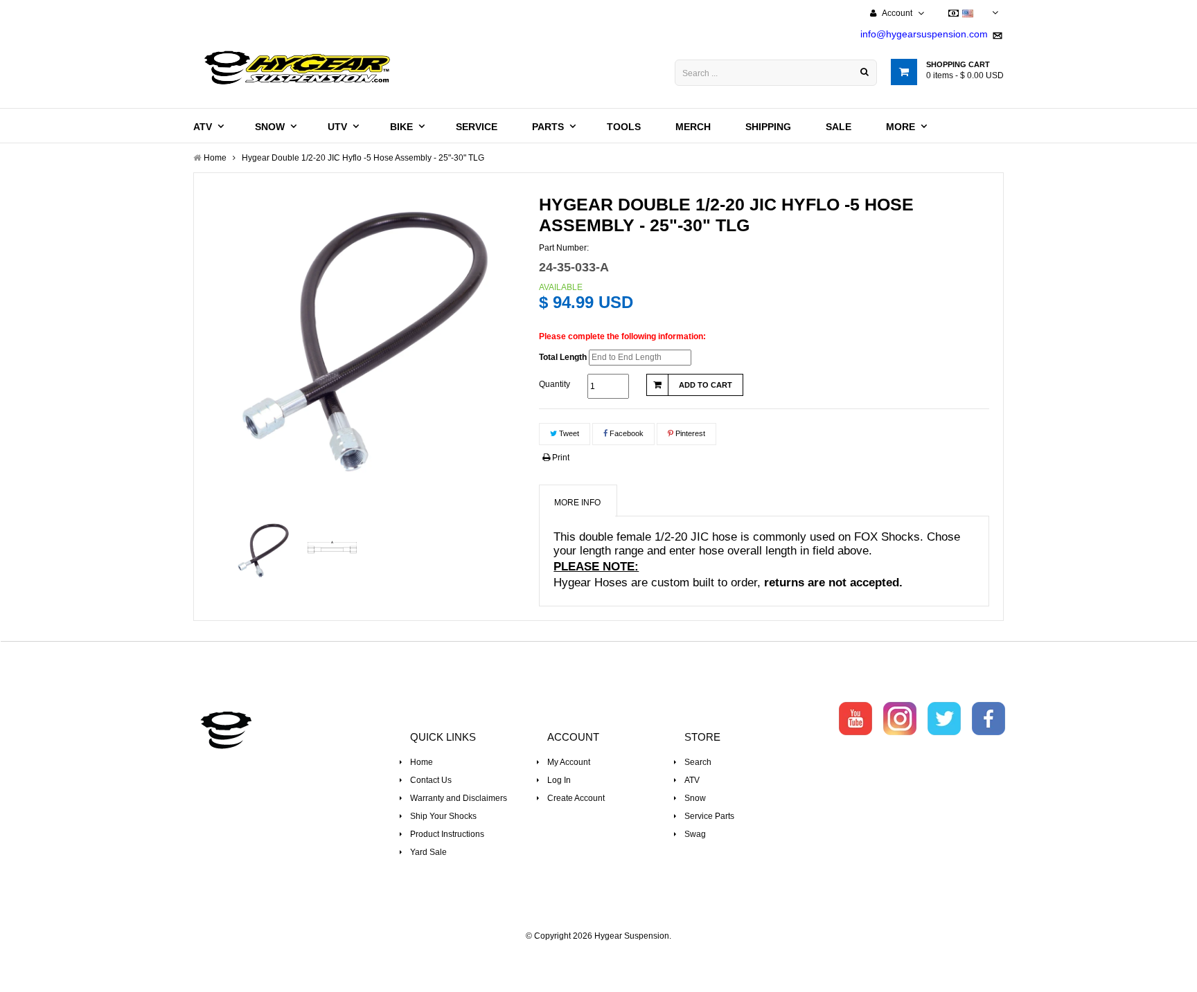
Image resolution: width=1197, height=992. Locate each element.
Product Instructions (447, 834)
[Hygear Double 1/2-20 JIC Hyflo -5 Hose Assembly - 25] (263, 551)
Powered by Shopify (599, 954)
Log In (559, 780)
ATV (692, 780)
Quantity (554, 384)
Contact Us (431, 780)
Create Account (576, 798)
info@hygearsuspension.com (924, 33)
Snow (695, 798)
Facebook (626, 433)
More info (577, 502)
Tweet (568, 433)
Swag (695, 834)
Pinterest (689, 433)
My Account (568, 762)
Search (697, 762)
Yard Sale (428, 852)
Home (421, 762)
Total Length (563, 357)
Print (559, 457)
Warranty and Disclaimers (458, 798)
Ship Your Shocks (443, 816)
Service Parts (709, 816)
